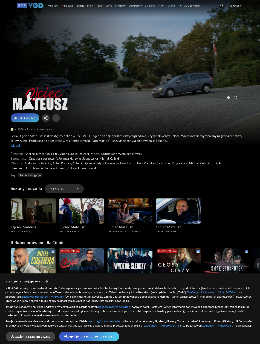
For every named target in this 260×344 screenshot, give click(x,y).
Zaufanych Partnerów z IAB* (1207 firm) (212, 292)
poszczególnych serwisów (114, 306)
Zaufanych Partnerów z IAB (162, 325)
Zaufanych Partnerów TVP (218, 325)
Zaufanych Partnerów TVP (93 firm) (43, 296)
